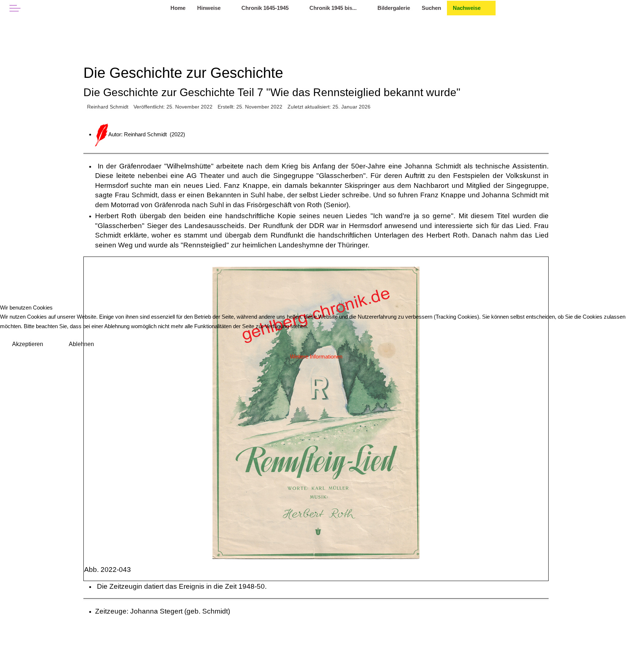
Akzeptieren (27, 344)
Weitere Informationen (316, 356)
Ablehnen (81, 344)
